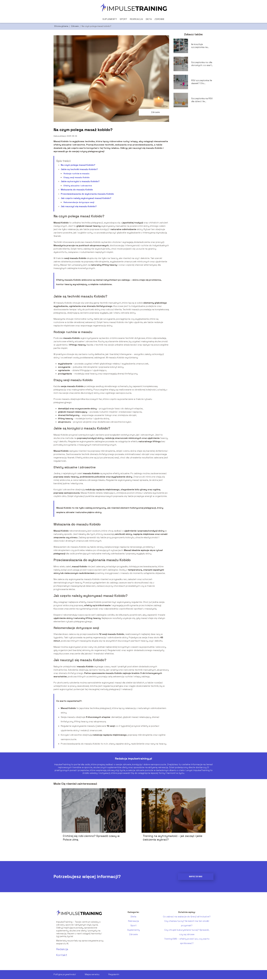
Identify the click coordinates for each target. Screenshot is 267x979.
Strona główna (61, 26)
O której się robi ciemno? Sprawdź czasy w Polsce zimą (91, 837)
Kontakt (61, 955)
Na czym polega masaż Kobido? (78, 165)
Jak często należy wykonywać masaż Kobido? (86, 198)
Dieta (149, 19)
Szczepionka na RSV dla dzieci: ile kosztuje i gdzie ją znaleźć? (202, 100)
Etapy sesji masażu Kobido (77, 177)
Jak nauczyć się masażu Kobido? (79, 206)
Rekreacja (136, 19)
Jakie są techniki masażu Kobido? (79, 169)
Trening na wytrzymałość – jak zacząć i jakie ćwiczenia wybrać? (172, 837)
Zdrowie (159, 19)
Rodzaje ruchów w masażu (76, 173)
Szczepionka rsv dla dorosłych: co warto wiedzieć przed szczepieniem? (202, 64)
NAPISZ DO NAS (195, 876)
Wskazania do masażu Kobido (77, 189)
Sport (123, 19)
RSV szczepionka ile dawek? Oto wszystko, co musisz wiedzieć (201, 82)
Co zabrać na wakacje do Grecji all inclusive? (187, 916)
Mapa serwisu (92, 974)
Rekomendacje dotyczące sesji (79, 202)
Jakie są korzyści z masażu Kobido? (80, 181)
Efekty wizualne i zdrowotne (78, 185)
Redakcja (62, 949)
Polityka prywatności (65, 974)
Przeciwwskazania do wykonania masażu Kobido (87, 193)
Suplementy (109, 19)
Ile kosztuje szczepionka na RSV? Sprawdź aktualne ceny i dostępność (199, 46)
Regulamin (113, 974)
